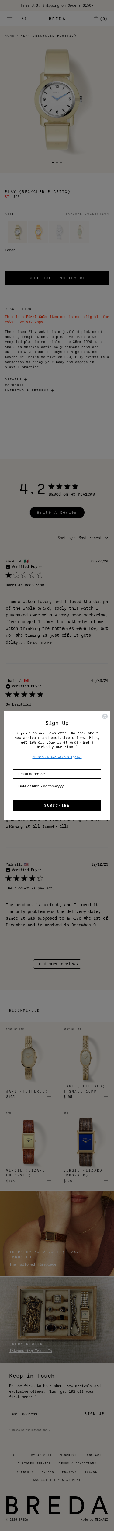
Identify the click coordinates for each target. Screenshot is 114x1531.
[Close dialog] (105, 716)
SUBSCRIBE (57, 805)
